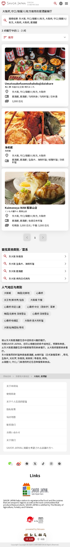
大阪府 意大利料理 (34, 320)
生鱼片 (5, 358)
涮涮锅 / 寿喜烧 (33, 358)
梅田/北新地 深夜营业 (15, 313)
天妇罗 (13, 358)
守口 (14, 361)
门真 (20, 361)
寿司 (65, 354)
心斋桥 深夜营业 (40, 313)
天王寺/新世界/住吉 (14, 299)
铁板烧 (21, 358)
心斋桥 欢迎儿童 (12, 306)
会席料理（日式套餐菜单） (48, 354)
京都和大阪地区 (23, 376)
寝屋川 (7, 361)
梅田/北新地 (23, 293)
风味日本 (7, 376)
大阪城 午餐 (36, 299)
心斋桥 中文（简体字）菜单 (41, 306)
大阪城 (7, 293)
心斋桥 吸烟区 (11, 320)
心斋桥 (39, 293)
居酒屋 (30, 354)
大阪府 (52, 347)
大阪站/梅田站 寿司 (14, 327)
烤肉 (44, 358)
